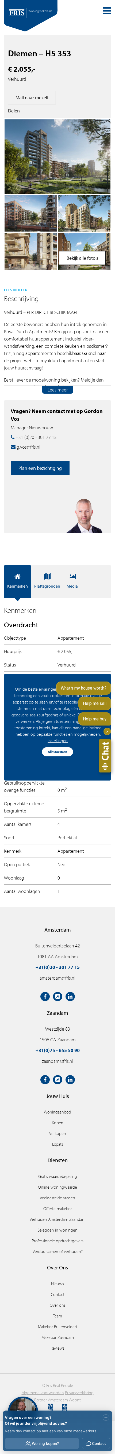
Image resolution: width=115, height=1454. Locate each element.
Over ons (58, 1305)
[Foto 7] (31, 251)
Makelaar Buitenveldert (57, 1326)
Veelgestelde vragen (57, 1197)
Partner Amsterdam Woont (57, 1399)
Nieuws (57, 1283)
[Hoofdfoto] (57, 156)
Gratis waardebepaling (57, 1176)
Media (72, 586)
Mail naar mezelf (32, 97)
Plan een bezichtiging (40, 468)
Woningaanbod (57, 1112)
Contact (57, 1294)
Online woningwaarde (57, 1187)
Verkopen (57, 1133)
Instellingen (58, 740)
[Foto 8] (84, 213)
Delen (14, 111)
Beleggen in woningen (57, 1230)
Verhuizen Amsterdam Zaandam (58, 1219)
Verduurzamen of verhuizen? (58, 1251)
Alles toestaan (57, 752)
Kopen (57, 1122)
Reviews (57, 1348)
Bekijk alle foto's (82, 258)
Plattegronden (47, 586)
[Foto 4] (31, 213)
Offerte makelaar (57, 1208)
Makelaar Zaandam (57, 1337)
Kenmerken (17, 586)
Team (57, 1316)
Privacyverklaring (79, 1392)
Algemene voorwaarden (43, 1392)
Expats (57, 1144)
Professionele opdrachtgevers (57, 1240)
